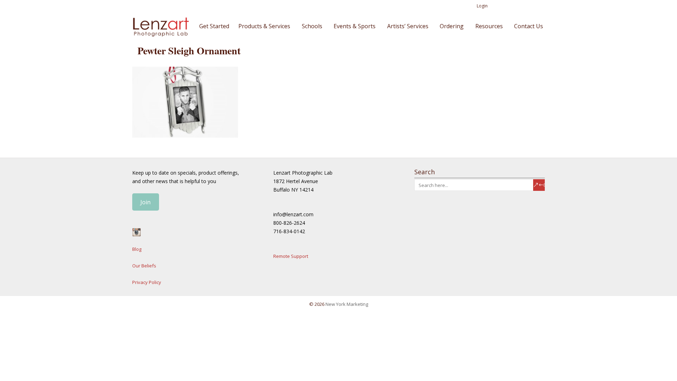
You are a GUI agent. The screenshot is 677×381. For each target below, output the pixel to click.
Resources (489, 26)
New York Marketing (346, 304)
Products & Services (264, 26)
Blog (136, 249)
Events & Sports (355, 26)
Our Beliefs (144, 265)
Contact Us (528, 26)
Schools (312, 26)
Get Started (214, 26)
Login (482, 6)
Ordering (452, 26)
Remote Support (290, 256)
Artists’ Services (407, 26)
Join (145, 202)
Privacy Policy (146, 282)
